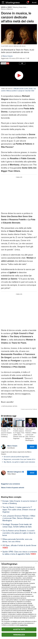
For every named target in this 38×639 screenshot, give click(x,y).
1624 (26, 572)
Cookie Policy (24, 625)
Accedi (34, 2)
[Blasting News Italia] (13, 2)
